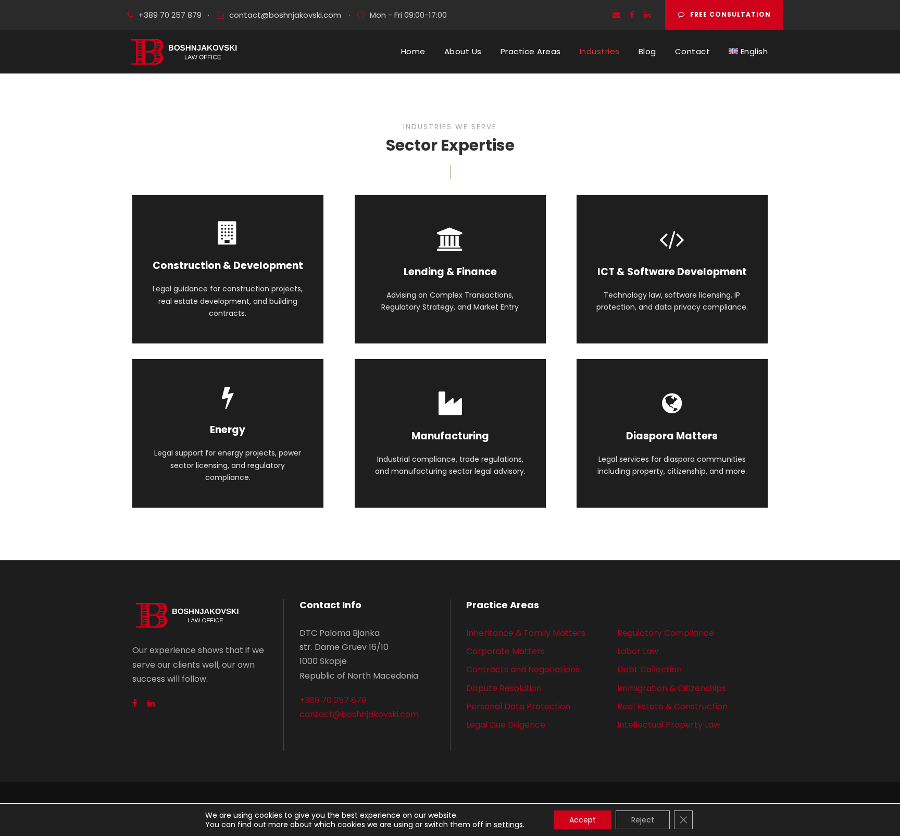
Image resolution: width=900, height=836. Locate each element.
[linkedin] (647, 14)
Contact (692, 51)
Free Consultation (730, 14)
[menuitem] (748, 51)
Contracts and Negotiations (523, 669)
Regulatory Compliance (665, 633)
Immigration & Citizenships (671, 688)
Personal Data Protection (518, 706)
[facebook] (632, 14)
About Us (463, 51)
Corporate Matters (505, 651)
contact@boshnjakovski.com (285, 14)
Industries (600, 51)
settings (508, 824)
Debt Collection (649, 669)
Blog (647, 51)
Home (413, 51)
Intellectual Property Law (668, 725)
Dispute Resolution (504, 688)
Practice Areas (531, 51)
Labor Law (637, 651)
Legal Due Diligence (505, 725)
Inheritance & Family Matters (525, 633)
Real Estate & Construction (672, 706)
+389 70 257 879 (170, 14)
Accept (582, 820)
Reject (642, 820)
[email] (616, 14)
